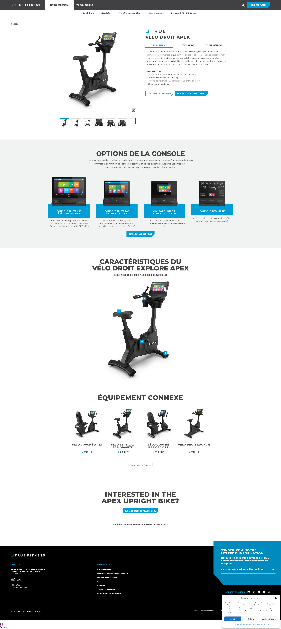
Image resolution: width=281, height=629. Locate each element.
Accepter (233, 619)
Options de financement (107, 578)
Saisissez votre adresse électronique (242, 569)
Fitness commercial (59, 5)
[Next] (133, 121)
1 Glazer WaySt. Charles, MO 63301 (22, 586)
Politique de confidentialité (260, 624)
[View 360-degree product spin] (134, 110)
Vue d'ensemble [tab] (159, 45)
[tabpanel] (186, 70)
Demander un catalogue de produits (112, 574)
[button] (277, 598)
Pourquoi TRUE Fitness (183, 13)
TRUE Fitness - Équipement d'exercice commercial (25, 5)
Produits (87, 13)
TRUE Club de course (106, 589)
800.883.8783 (16, 573)
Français (4, 627)
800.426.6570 (16, 580)
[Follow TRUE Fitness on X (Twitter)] (269, 592)
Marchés (105, 13)
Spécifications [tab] (186, 45)
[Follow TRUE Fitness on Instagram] (254, 592)
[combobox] (4, 624)
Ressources (155, 13)
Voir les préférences (269, 619)
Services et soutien (129, 13)
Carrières (101, 585)
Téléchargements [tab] (214, 45)
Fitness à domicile (84, 5)
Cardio (15, 24)
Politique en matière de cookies (241, 624)
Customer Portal (104, 570)
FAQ (99, 581)
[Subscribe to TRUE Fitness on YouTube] (264, 592)
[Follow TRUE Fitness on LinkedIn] (249, 592)
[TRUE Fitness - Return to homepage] (140, 555)
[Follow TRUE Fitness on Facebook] (259, 592)
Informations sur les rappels (109, 593)
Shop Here (161, 524)
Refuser (251, 619)
